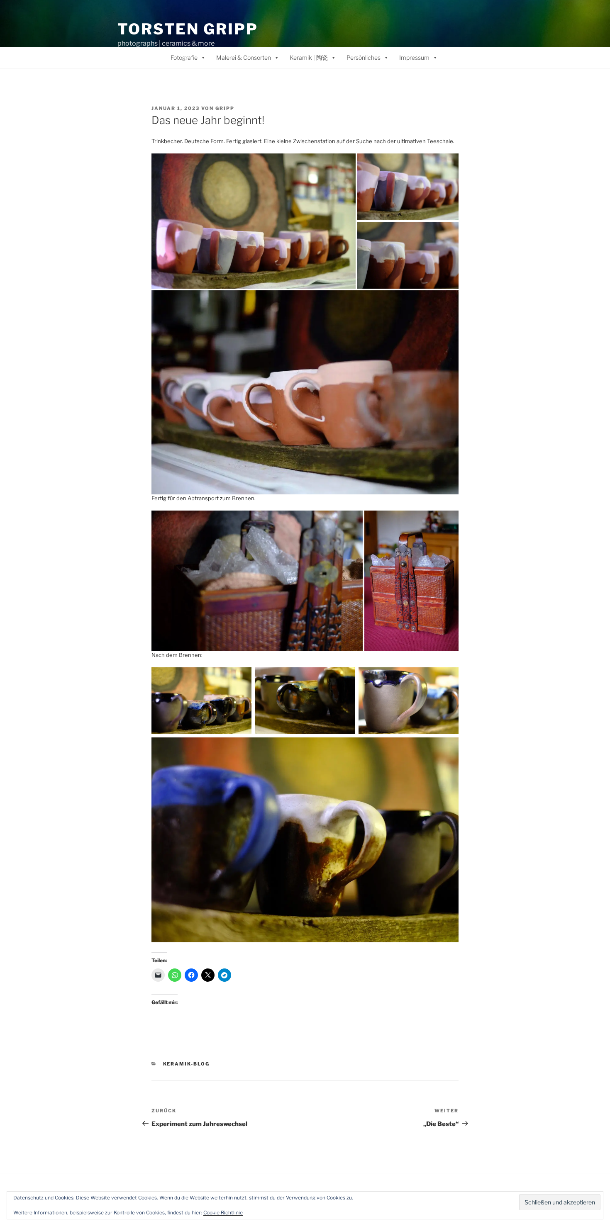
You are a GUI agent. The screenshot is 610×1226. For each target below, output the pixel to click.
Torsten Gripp (187, 29)
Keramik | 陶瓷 (309, 57)
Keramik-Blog (186, 1064)
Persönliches (363, 57)
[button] (253, 221)
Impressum (414, 57)
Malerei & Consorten (243, 57)
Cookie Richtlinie (223, 1212)
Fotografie (184, 57)
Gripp (224, 108)
